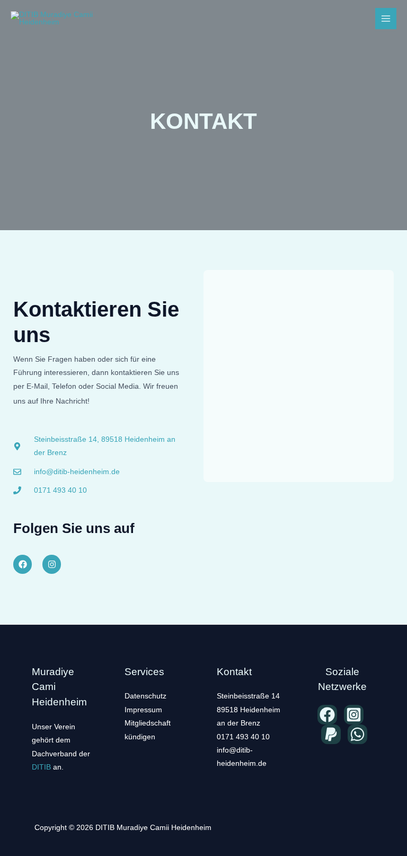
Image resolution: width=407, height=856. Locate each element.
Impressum (143, 710)
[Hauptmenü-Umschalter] (386, 19)
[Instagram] (354, 714)
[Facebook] (327, 714)
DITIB (41, 767)
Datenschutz (145, 696)
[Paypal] (331, 734)
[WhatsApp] (357, 734)
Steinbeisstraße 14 (248, 696)
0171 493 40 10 (243, 737)
